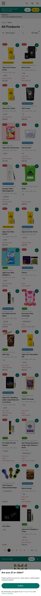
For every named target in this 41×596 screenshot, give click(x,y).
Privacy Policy (28, 592)
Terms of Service (7, 593)
